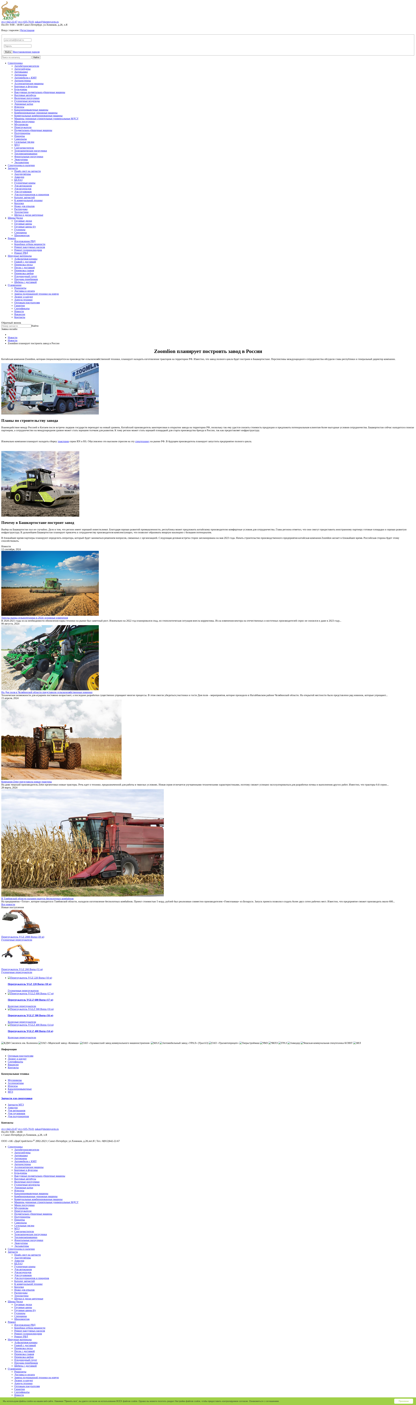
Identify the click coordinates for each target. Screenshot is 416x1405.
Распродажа (20, 209)
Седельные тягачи (24, 142)
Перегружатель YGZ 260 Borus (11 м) (22, 969)
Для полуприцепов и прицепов (31, 194)
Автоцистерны (22, 80)
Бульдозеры (20, 89)
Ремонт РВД (21, 253)
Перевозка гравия (24, 270)
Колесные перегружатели (22, 1006)
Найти (36, 57)
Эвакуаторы (21, 159)
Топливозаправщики (25, 153)
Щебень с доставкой (25, 282)
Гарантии (19, 305)
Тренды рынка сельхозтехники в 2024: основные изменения (34, 617)
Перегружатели (23, 127)
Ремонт (12, 238)
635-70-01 (26, 21)
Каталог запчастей (24, 197)
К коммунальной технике (28, 200)
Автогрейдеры (22, 69)
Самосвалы (20, 139)
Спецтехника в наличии (21, 165)
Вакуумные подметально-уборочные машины (39, 92)
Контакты (19, 317)
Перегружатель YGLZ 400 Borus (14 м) (30, 1031)
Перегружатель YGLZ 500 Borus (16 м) (30, 1015)
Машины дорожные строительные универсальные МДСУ (46, 118)
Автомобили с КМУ (25, 77)
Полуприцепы (22, 133)
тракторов (63, 441)
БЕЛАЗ (18, 180)
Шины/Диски (15, 218)
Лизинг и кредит (23, 296)
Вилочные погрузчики (26, 98)
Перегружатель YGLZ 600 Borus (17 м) (30, 999)
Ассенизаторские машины (29, 83)
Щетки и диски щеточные (28, 215)
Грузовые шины (23, 223)
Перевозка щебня (23, 273)
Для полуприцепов (18, 1116)
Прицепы (19, 136)
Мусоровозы (21, 124)
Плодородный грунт (25, 276)
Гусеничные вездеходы (27, 101)
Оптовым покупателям (27, 302)
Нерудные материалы (20, 255)
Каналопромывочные (20, 1089)
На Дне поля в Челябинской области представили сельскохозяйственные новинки (46, 692)
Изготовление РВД (24, 241)
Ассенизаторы (16, 1083)
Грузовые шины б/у (25, 226)
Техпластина (21, 212)
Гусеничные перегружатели (16, 939)
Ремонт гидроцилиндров (28, 250)
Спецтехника (15, 63)
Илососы (19, 106)
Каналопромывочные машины (31, 109)
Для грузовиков (23, 191)
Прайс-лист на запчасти (27, 171)
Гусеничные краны (24, 182)
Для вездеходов (22, 188)
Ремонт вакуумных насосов (29, 247)
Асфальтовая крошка (25, 258)
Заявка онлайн (9, 329)
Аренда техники (23, 299)
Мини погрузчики (24, 121)
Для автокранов (23, 185)
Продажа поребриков (26, 279)
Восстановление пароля (26, 51)
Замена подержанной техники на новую (36, 293)
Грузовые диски (23, 220)
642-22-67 (9, 21)
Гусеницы (19, 229)
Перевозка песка (23, 264)
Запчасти (13, 168)
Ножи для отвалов (24, 206)
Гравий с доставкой (25, 261)
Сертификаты (22, 308)
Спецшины (20, 232)
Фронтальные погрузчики (28, 156)
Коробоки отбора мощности (29, 244)
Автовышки (21, 71)
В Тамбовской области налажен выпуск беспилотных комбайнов (37, 898)
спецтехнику (142, 441)
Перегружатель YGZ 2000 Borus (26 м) (22, 936)
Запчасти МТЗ (16, 1104)
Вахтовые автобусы (25, 95)
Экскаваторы (21, 162)
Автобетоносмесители (26, 66)
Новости (19, 311)
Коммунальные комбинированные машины (38, 115)
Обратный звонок (11, 322)
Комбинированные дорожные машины (36, 112)
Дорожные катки (23, 104)
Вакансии (19, 314)
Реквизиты (20, 288)
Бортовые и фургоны (26, 86)
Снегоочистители (24, 147)
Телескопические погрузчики (30, 150)
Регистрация (27, 30)
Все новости (8, 904)
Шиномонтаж (22, 235)
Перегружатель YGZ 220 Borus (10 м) (29, 984)
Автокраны (20, 74)
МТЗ (17, 144)
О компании (14, 285)
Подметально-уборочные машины (33, 130)
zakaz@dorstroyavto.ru (47, 21)
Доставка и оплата (24, 291)
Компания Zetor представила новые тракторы (26, 781)
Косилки (19, 203)
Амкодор (19, 177)
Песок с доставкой (24, 267)
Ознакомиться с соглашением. (264, 1401)
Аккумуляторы (22, 174)
